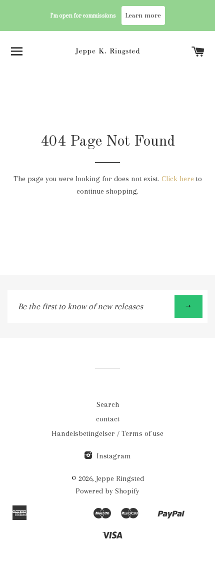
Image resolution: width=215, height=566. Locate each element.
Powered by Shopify (108, 490)
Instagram (112, 455)
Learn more (143, 15)
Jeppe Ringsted (120, 478)
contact (108, 418)
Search (107, 404)
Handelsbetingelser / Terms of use (108, 433)
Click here (178, 178)
